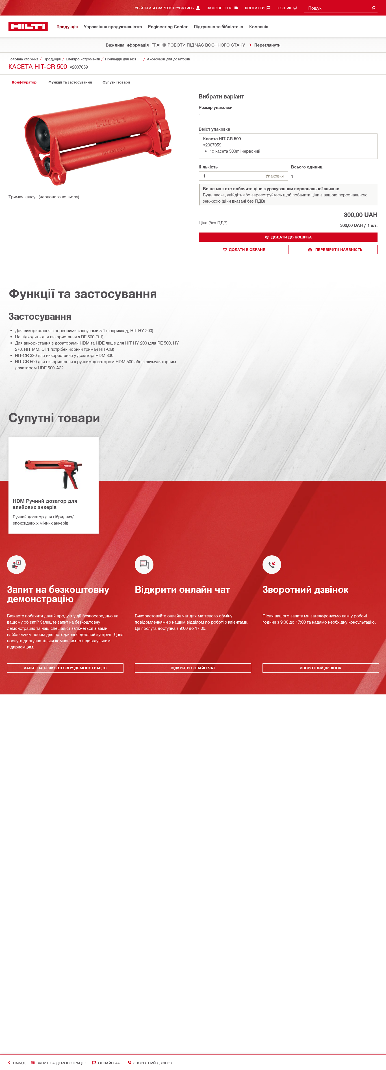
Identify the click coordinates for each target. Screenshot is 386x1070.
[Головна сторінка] (28, 26)
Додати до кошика (291, 237)
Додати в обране (247, 249)
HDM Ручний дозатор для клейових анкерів (45, 504)
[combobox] (341, 7)
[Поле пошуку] (373, 7)
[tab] (24, 82)
